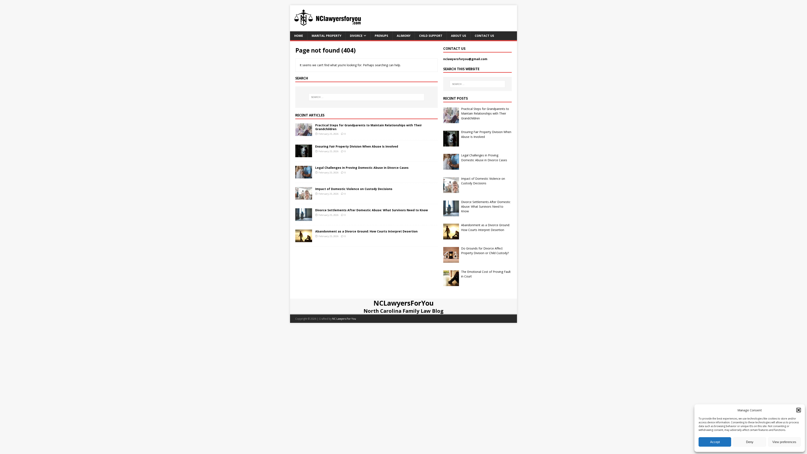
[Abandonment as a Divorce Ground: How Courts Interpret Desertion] (303, 240)
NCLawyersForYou (403, 303)
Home (298, 36)
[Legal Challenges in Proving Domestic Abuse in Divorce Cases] (303, 176)
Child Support (430, 36)
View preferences (784, 442)
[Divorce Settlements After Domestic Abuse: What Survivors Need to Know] (303, 218)
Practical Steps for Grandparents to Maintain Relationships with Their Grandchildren (368, 127)
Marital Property (326, 36)
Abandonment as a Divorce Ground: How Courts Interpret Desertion (366, 231)
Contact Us (484, 36)
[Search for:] (366, 97)
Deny (749, 442)
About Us (458, 36)
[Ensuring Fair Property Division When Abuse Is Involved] (303, 155)
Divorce (356, 36)
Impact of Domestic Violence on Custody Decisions (353, 189)
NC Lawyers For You (344, 319)
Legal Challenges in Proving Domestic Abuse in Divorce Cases (362, 168)
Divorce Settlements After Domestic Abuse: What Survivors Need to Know (371, 210)
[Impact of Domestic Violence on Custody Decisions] (303, 197)
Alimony (403, 36)
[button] (798, 410)
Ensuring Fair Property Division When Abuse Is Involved (356, 146)
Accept (715, 442)
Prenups (381, 36)
